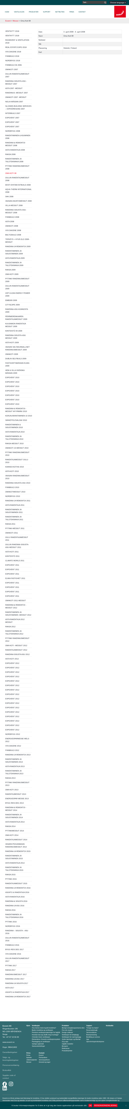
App (87, 1039)
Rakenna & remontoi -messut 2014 (15, 808)
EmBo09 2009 (11, 300)
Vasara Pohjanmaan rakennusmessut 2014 (16, 845)
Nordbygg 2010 (12, 496)
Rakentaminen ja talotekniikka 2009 (14, 264)
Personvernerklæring (11, 1065)
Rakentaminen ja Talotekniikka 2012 (14, 632)
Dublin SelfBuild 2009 (15, 359)
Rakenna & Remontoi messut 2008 (15, 144)
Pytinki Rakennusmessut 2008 (17, 167)
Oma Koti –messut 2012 (16, 645)
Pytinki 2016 (11, 922)
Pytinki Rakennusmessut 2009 (17, 280)
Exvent (8, 21)
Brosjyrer (65, 1046)
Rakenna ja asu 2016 (14, 906)
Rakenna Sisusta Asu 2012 (17, 654)
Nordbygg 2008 (12, 131)
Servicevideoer (91, 1032)
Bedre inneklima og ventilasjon (42, 1030)
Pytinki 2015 (11, 879)
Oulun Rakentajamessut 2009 (17, 287)
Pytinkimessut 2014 (14, 831)
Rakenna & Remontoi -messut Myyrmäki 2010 (16, 410)
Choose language (117, 3)
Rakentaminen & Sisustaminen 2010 (14, 426)
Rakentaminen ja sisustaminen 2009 (14, 252)
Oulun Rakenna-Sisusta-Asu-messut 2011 (17, 545)
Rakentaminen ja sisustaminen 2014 (14, 816)
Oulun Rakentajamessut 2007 (17, 75)
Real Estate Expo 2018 (16, 47)
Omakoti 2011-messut (15, 600)
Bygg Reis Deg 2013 (14, 803)
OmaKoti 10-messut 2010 (16, 448)
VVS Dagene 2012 (13, 746)
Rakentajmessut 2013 (15, 794)
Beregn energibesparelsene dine (73, 1028)
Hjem (7, 12)
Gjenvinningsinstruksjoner (95, 1041)
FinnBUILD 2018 (12, 56)
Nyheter (29, 1057)
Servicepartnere (44, 1060)
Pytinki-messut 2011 (14, 528)
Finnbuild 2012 (12, 750)
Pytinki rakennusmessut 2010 (17, 453)
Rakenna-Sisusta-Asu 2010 (17, 483)
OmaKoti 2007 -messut (15, 97)
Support (46, 12)
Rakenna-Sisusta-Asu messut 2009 (15, 336)
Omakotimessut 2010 (15, 492)
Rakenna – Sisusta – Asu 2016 (16, 932)
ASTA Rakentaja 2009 (15, 258)
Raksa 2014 (10, 826)
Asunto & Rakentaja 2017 (17, 992)
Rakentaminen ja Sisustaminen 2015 (14, 857)
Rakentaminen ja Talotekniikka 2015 (14, 868)
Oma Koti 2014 (11, 835)
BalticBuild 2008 (13, 235)
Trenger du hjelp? (92, 1028)
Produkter (33, 12)
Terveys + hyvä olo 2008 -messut (17, 240)
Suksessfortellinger (38, 1046)
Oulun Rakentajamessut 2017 (17, 959)
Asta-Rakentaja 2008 (15, 150)
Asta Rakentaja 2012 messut (15, 620)
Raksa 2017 (10, 970)
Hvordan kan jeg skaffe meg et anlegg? (45, 1035)
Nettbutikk (59, 12)
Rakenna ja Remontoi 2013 (17, 755)
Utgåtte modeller (67, 1044)
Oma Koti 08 (10, 173)
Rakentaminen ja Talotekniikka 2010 (14, 437)
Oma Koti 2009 (11, 274)
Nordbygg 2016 (12, 926)
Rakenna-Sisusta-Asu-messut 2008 (15, 211)
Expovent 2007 (12, 118)
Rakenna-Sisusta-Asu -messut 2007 (16, 82)
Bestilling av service (93, 1037)
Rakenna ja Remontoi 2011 (17, 501)
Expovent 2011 (12, 565)
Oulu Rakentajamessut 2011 (16, 538)
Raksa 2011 (10, 524)
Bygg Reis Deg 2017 (14, 949)
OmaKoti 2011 (11, 533)
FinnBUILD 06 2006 (13, 65)
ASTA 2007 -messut (14, 88)
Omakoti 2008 (11, 226)
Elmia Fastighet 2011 (15, 578)
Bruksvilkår (7, 1070)
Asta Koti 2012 (12, 659)
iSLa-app (65, 1041)
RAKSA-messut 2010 (14, 443)
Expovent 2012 (12, 663)
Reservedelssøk (91, 1030)
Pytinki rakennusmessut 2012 (17, 639)
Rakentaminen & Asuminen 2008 (17, 136)
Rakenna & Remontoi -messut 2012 (15, 606)
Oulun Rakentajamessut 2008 (17, 179)
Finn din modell (67, 1030)
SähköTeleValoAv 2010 (16, 420)
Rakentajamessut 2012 (16, 650)
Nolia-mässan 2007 (14, 102)
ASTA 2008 (9, 221)
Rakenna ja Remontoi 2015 (17, 851)
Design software (67, 1032)
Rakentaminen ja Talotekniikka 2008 (14, 160)
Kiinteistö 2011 (12, 556)
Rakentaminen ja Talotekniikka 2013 (14, 772)
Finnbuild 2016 (12, 945)
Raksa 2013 (10, 778)
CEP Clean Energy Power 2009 (17, 294)
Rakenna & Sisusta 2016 (16, 901)
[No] (126, 1105)
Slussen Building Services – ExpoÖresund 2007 (18, 107)
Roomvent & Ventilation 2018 (17, 41)
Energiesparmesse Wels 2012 (17, 740)
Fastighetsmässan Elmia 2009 (17, 364)
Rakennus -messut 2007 (16, 93)
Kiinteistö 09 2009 (13, 331)
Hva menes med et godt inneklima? (44, 1028)
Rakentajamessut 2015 (16, 883)
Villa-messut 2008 (14, 205)
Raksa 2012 (10, 627)
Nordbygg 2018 (12, 61)
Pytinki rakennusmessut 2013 (17, 783)
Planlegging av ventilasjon (41, 1041)
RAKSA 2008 (10, 154)
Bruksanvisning (91, 1035)
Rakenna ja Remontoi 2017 (17, 997)
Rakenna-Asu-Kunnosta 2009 (16, 310)
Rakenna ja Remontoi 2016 (17, 888)
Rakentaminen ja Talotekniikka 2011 (14, 518)
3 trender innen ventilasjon (41, 1037)
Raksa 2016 (10, 910)
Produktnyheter (67, 1051)
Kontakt (82, 12)
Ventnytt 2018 (12, 31)
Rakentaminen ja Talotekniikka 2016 (14, 915)
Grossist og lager (44, 1062)
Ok (90, 1105)
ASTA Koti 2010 (12, 471)
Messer (28, 1062)
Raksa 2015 (10, 875)
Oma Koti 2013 (11, 790)
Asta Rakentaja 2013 (15, 766)
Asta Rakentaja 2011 (14, 505)
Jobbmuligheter (31, 1060)
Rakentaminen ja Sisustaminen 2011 (14, 511)
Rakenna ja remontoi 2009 (17, 246)
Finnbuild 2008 (12, 217)
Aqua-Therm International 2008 (18, 190)
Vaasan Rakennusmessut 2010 (17, 477)
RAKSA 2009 (10, 270)
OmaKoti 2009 (11, 354)
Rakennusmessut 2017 (16, 974)
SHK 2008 (9, 197)
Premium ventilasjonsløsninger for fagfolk (46, 1032)
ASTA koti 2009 (12, 342)
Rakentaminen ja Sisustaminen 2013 (14, 760)
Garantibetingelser (10, 1052)
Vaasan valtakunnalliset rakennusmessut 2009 (17, 348)
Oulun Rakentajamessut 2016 (17, 939)
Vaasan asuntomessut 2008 (18, 201)
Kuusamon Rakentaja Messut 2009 (15, 325)
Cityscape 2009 (12, 305)
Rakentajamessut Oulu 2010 (16, 461)
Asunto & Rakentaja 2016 (17, 892)
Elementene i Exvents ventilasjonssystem (46, 1039)
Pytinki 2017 (11, 966)
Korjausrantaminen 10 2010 (18, 416)
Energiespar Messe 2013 (17, 799)
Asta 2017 (9, 988)
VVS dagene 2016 (13, 954)
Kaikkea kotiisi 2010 (14, 467)
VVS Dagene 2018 (13, 52)
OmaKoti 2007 (11, 69)
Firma (71, 12)
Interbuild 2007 (12, 113)
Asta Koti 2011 (12, 552)
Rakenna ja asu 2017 (14, 979)
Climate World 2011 (14, 561)
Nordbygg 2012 (12, 734)
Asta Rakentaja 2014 (15, 822)
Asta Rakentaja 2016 (15, 897)
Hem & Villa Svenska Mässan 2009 (14, 371)
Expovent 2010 (12, 377)
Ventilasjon (19, 12)
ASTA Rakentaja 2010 (15, 432)
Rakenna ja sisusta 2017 (16, 983)
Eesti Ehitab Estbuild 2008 (18, 185)
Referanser (66, 1048)
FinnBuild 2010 (12, 487)
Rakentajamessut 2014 (16, 840)
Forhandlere (43, 1057)
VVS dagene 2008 (13, 230)
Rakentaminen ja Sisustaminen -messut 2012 (18, 613)
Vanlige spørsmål (38, 1044)
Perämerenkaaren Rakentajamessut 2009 (16, 317)
